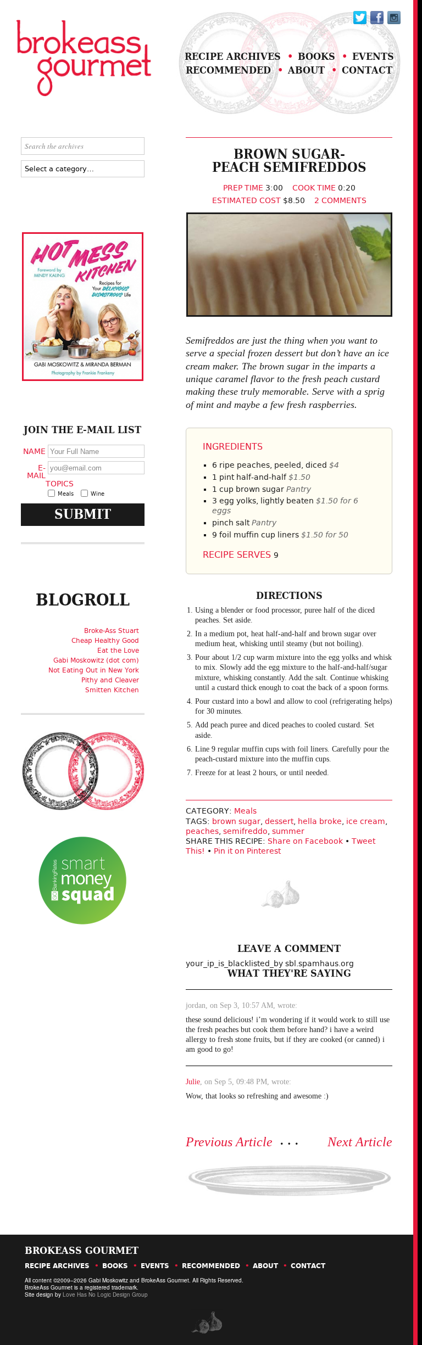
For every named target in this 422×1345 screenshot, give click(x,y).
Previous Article (229, 1141)
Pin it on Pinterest (247, 851)
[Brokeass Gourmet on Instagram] (394, 17)
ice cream (365, 821)
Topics (58, 483)
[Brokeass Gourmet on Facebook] (360, 17)
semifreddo (245, 831)
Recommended (228, 70)
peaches (202, 831)
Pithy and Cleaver (110, 680)
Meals (245, 810)
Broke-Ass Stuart (111, 631)
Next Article (359, 1141)
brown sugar (236, 821)
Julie (193, 1082)
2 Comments (340, 200)
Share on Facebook (305, 841)
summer (288, 831)
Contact (367, 70)
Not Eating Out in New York (93, 670)
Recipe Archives (233, 56)
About (306, 70)
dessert (279, 821)
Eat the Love (118, 650)
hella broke (320, 821)
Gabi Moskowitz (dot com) (96, 660)
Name (34, 451)
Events (373, 56)
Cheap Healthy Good (105, 641)
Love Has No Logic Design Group (105, 1294)
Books (316, 56)
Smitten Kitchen (112, 690)
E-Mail (36, 471)
